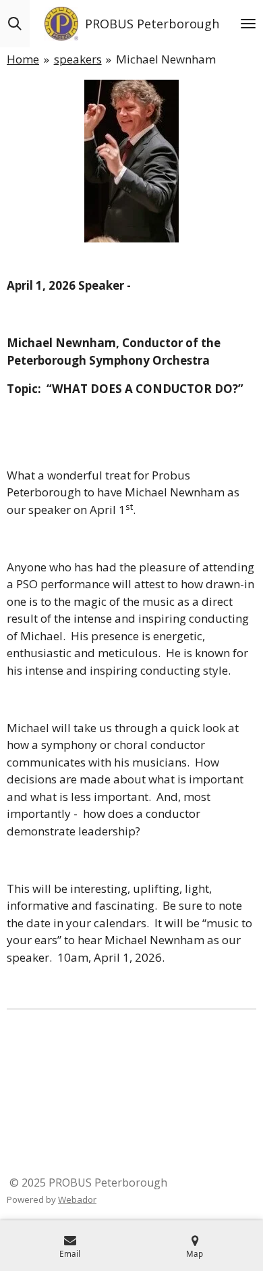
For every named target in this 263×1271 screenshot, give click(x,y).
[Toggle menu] (248, 23)
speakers (78, 59)
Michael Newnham (166, 59)
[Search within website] (15, 23)
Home (23, 59)
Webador (77, 1199)
